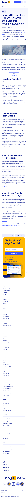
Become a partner (7, 325)
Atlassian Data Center (7, 433)
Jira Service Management (8, 436)
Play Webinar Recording (14, 72)
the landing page (5, 225)
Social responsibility (7, 366)
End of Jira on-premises (8, 386)
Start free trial (17, 2)
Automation (5, 301)
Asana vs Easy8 (6, 418)
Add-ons (5, 297)
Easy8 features (6, 285)
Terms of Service (12, 496)
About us (5, 357)
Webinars (5, 340)
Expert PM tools (6, 288)
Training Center (6, 342)
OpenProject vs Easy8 (7, 423)
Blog (4, 333)
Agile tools (5, 292)
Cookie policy (6, 453)
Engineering (5, 408)
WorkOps (5, 299)
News (3, 11)
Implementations (6, 312)
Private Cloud (6, 321)
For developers (6, 347)
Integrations (5, 314)
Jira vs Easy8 (5, 421)
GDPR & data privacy (7, 449)
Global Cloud (6, 318)
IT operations (6, 403)
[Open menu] (25, 2)
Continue (13, 253)
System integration (7, 410)
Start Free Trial (14, 75)
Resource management (8, 235)
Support (5, 323)
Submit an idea (6, 373)
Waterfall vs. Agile (7, 384)
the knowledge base (15, 225)
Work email (7, 247)
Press (4, 371)
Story (4, 362)
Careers (4, 360)
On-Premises (6, 316)
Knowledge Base (6, 290)
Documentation (6, 345)
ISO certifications (6, 451)
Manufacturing (6, 405)
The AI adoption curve (7, 390)
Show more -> (6, 395)
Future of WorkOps (7, 393)
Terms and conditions (7, 446)
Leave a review (6, 375)
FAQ (4, 338)
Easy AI (4, 294)
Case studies (5, 336)
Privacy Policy (4, 496)
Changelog (5, 349)
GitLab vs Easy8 (6, 425)
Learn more (4, 106)
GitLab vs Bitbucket (7, 388)
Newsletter (5, 369)
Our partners (5, 364)
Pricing (4, 303)
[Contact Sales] (22, 2)
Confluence (5, 438)
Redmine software (20, 235)
